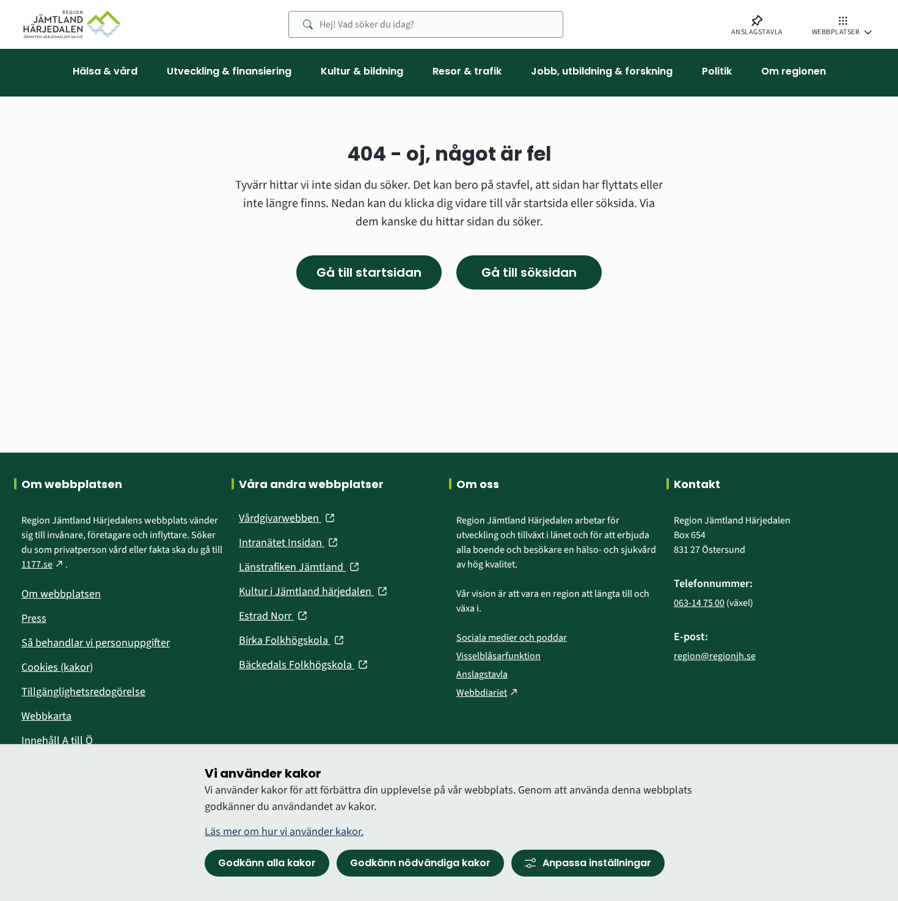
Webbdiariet (488, 692)
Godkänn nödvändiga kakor (420, 863)
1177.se (43, 564)
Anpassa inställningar (596, 863)
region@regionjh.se (715, 656)
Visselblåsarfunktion (498, 656)
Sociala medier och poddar (511, 637)
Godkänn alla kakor (267, 863)
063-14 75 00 (699, 603)
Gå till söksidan (529, 272)
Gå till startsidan (369, 272)
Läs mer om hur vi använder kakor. (284, 831)
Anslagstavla (482, 674)
